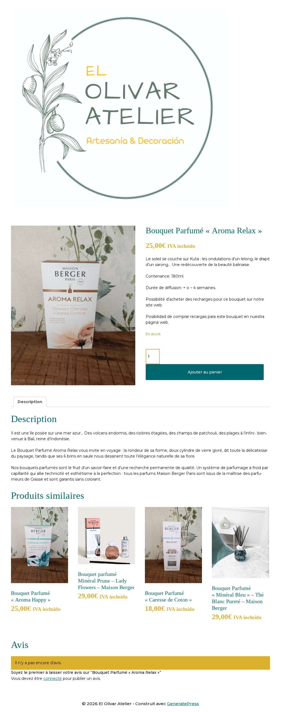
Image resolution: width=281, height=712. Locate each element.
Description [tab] (30, 401)
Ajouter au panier (205, 372)
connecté (52, 678)
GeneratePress (183, 703)
